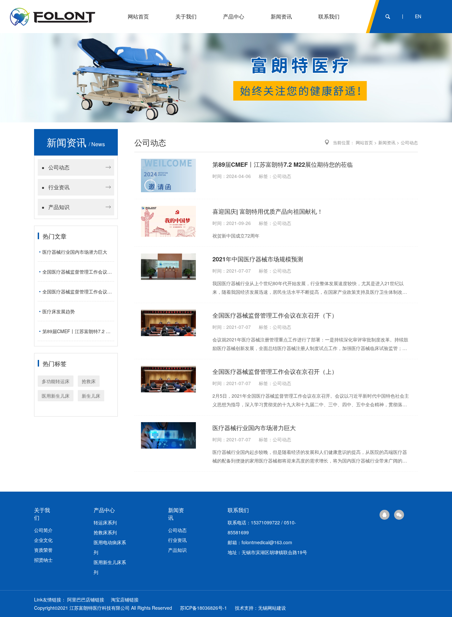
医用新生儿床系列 (110, 567)
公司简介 (43, 530)
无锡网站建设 (272, 607)
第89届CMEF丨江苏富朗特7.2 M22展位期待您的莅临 (78, 331)
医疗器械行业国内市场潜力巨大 (74, 251)
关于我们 (186, 16)
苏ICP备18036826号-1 (203, 607)
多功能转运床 (55, 381)
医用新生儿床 (55, 395)
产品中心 (233, 16)
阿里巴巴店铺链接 (85, 599)
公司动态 (58, 167)
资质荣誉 (43, 550)
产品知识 (58, 207)
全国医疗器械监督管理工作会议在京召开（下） (78, 291)
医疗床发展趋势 (58, 311)
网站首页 (138, 16)
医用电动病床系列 (110, 547)
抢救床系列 (105, 532)
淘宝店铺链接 (125, 599)
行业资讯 (58, 187)
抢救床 (89, 381)
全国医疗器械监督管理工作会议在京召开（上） (78, 271)
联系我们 (328, 16)
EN (418, 16)
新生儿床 (91, 395)
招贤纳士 (43, 559)
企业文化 (43, 540)
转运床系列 (105, 522)
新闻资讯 (281, 16)
